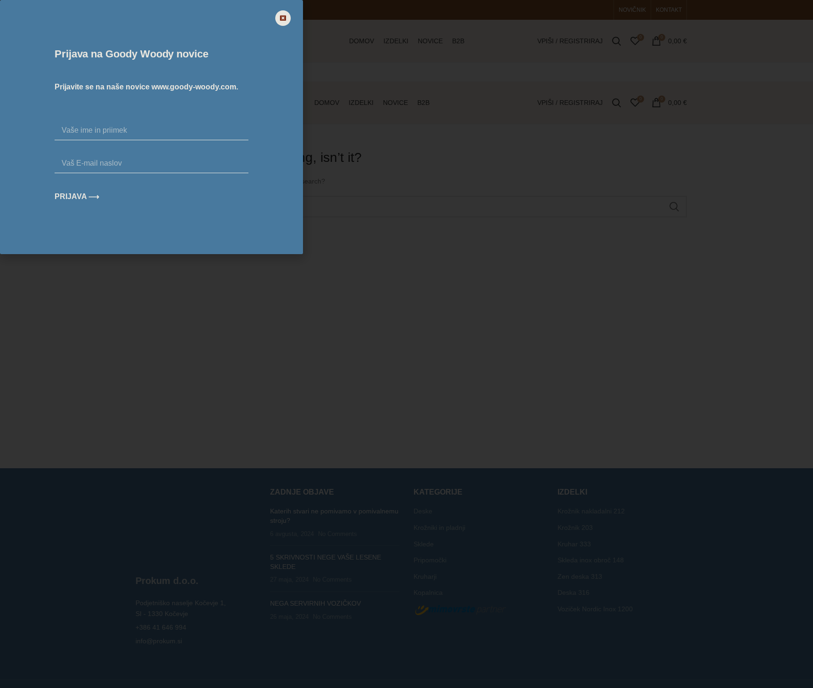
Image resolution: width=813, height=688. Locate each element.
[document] (406, 344)
